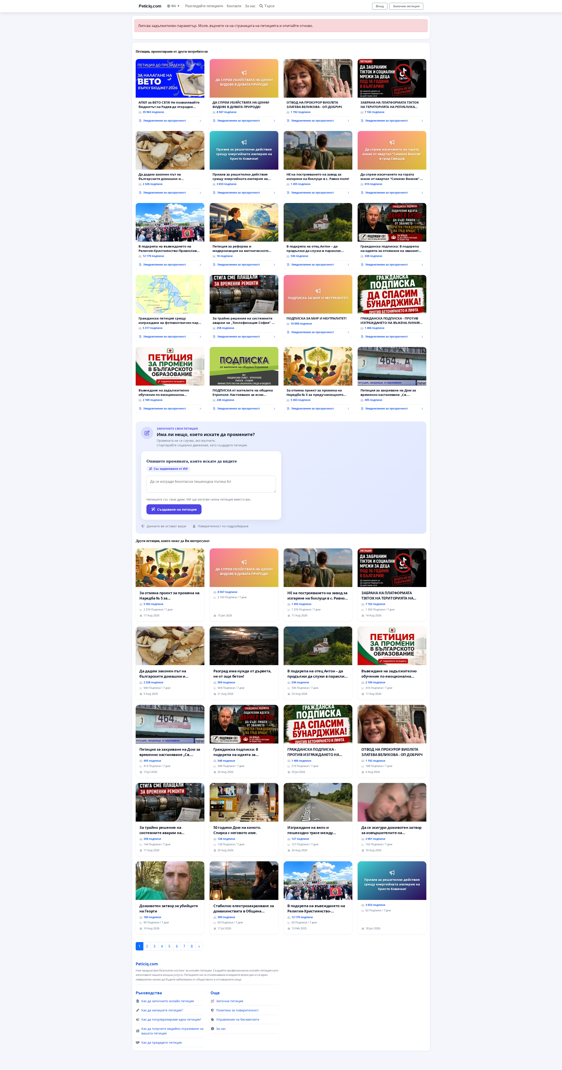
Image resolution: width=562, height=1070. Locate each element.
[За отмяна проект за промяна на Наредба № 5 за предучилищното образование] (318, 380)
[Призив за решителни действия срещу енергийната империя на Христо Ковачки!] (244, 164)
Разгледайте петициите (204, 6)
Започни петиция (406, 6)
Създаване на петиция (177, 509)
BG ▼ (175, 6)
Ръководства (149, 992)
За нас (250, 6)
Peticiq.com (150, 6)
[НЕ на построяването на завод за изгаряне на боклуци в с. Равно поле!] (318, 164)
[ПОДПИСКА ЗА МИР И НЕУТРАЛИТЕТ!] (318, 306)
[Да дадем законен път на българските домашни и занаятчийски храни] (170, 164)
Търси (269, 6)
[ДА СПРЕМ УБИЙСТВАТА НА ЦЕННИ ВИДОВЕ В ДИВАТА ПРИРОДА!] (244, 92)
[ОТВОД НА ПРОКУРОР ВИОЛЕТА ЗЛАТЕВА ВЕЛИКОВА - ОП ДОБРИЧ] (318, 92)
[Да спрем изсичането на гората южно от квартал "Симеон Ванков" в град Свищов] (392, 164)
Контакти (234, 6)
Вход (380, 6)
